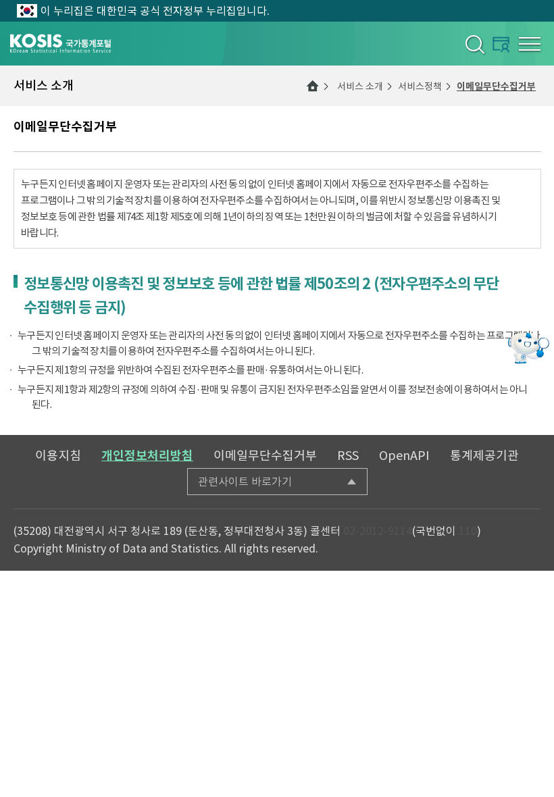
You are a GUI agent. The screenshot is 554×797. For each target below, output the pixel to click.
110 (468, 531)
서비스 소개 (360, 86)
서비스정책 (420, 86)
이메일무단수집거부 (496, 86)
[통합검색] (474, 44)
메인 (312, 85)
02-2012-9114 (377, 531)
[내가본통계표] (501, 44)
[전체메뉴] (529, 44)
